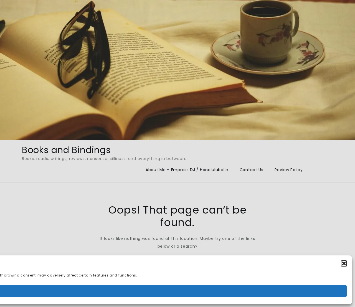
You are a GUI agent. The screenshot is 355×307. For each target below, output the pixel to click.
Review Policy (289, 169)
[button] (344, 263)
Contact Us (251, 169)
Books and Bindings (66, 150)
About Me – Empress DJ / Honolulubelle (187, 169)
